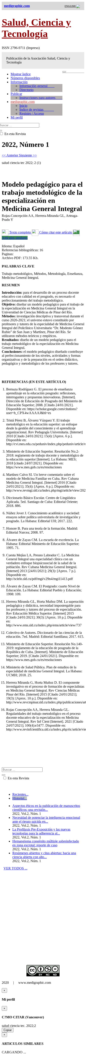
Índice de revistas (36, 109)
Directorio (26, 90)
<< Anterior (10, 155)
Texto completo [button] (20, 232)
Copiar (8, 1030)
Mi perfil (17, 117)
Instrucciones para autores (40, 98)
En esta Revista (18, 778)
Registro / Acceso (31, 113)
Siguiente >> (28, 155)
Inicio (23, 105)
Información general (36, 86)
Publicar (16, 94)
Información (19, 82)
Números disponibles (25, 78)
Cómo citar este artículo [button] (55, 232)
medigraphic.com (23, 102)
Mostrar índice (21, 74)
